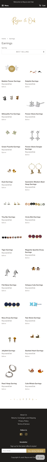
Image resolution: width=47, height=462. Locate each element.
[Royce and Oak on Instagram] (26, 435)
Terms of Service (24, 424)
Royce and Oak (30, 457)
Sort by (4, 48)
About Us (23, 415)
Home (4, 39)
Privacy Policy (23, 421)
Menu (6, 5)
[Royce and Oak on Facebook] (21, 435)
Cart (43, 5)
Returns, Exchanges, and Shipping (23, 418)
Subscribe (36, 451)
